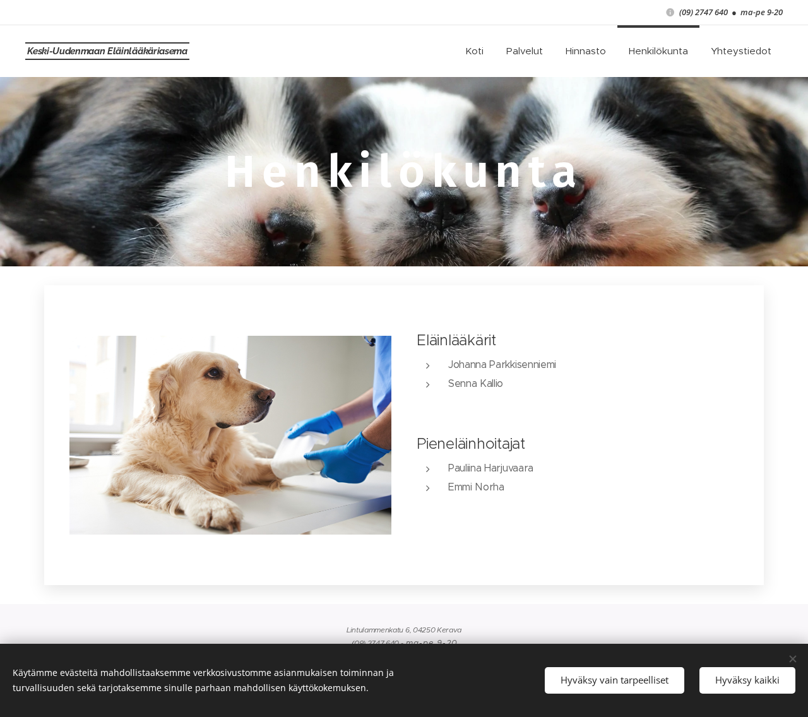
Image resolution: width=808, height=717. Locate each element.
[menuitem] (474, 51)
